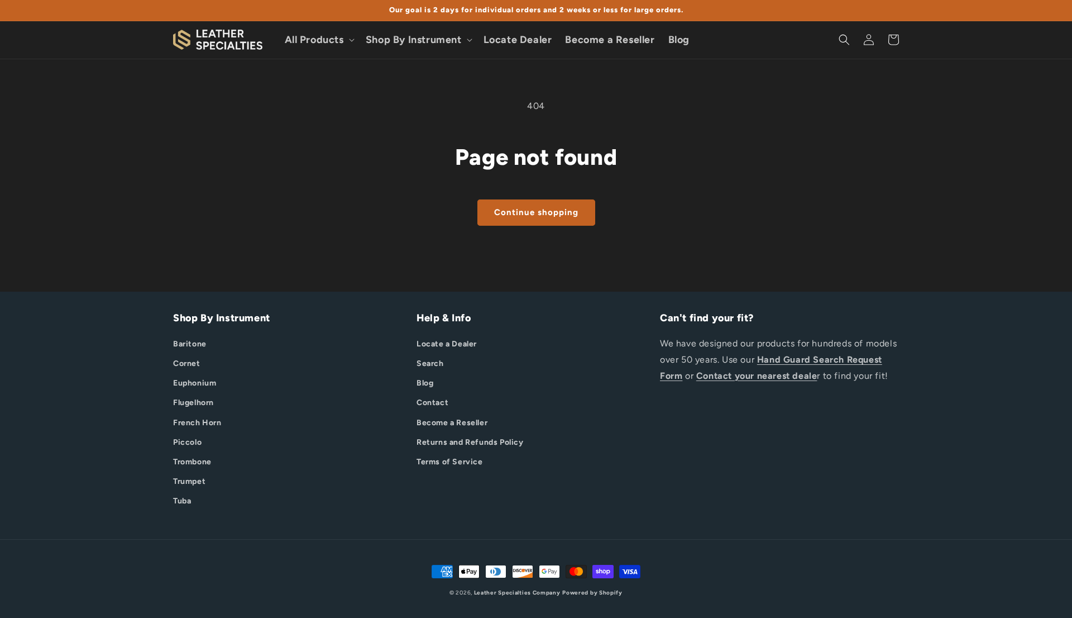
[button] (318, 40)
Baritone (190, 344)
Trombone (192, 462)
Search (430, 363)
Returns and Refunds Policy (470, 442)
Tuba (182, 501)
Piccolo (187, 442)
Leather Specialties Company (517, 592)
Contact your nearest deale (756, 375)
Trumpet (189, 481)
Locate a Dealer (447, 344)
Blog (425, 383)
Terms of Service (450, 462)
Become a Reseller (452, 422)
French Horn (197, 422)
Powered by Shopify (592, 592)
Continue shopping (536, 212)
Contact (432, 402)
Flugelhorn (193, 402)
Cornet (186, 363)
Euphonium (194, 383)
